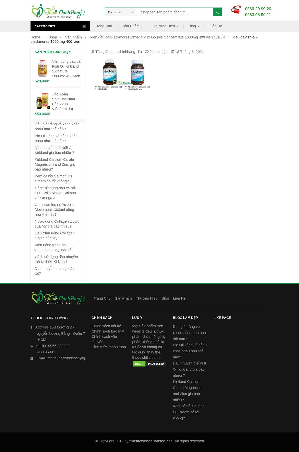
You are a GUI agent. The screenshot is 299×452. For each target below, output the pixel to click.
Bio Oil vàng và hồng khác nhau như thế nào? (190, 351)
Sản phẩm (73, 37)
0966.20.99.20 (258, 9)
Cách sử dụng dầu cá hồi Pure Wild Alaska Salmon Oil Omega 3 (55, 193)
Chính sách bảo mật (108, 331)
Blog (192, 26)
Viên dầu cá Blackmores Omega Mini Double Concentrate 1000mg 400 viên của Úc (157, 37)
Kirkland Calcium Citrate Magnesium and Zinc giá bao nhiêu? (55, 164)
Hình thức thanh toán (109, 347)
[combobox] (120, 12)
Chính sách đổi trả (106, 326)
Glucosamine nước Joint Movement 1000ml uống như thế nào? (55, 210)
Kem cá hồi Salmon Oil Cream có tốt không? (189, 412)
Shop (52, 37)
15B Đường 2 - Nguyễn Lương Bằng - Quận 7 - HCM (60, 333)
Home (35, 37)
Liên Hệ (216, 26)
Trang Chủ (103, 26)
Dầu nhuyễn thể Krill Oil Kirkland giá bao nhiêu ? (189, 369)
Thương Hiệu (164, 26)
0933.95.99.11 (258, 14)
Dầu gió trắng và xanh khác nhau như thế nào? (189, 333)
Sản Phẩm (131, 26)
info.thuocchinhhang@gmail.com (68, 358)
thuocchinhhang (122, 52)
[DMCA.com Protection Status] (149, 363)
